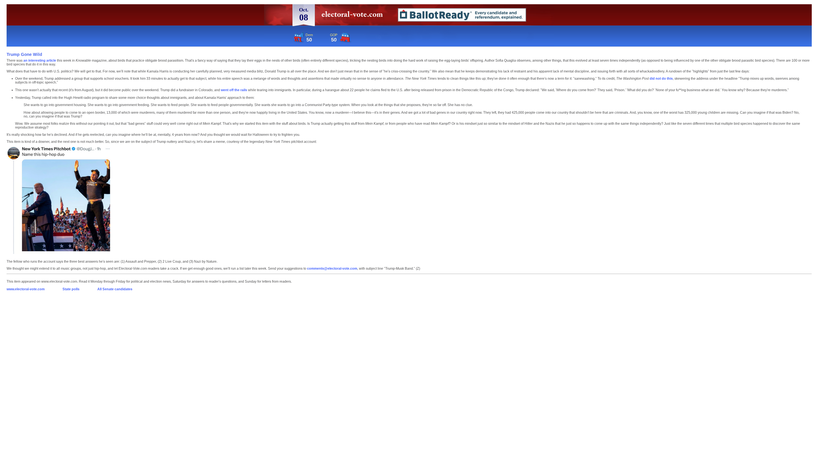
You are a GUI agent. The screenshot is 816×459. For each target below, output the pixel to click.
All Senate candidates (114, 289)
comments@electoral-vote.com (332, 268)
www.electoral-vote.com (26, 289)
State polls (70, 289)
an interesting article (39, 60)
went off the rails (234, 90)
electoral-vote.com (353, 16)
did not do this (661, 78)
